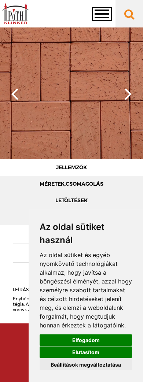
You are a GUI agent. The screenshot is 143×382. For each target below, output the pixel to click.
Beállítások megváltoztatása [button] (86, 364)
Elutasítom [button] (85, 352)
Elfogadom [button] (86, 340)
